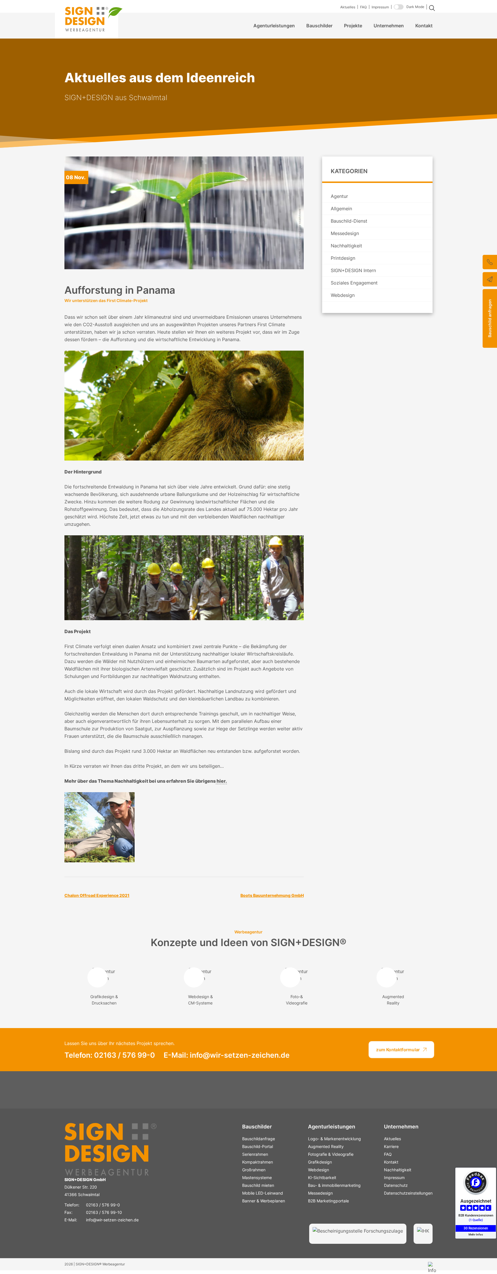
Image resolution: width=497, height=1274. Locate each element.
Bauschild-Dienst (349, 221)
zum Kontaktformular (398, 1049)
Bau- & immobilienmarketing (334, 1185)
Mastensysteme (257, 1177)
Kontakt (424, 25)
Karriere (391, 1146)
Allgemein (341, 208)
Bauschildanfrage (258, 1138)
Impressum (380, 7)
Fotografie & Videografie (330, 1154)
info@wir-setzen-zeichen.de (112, 1219)
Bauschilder (319, 25)
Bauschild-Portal (257, 1146)
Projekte (353, 25)
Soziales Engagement (354, 283)
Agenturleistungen (274, 25)
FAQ (363, 7)
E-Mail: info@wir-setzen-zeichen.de (227, 1055)
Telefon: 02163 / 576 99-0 (109, 1055)
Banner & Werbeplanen (263, 1200)
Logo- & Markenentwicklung (334, 1138)
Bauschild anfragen (489, 318)
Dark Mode (415, 7)
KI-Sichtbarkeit (322, 1177)
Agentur (339, 196)
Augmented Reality (326, 1146)
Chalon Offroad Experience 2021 (96, 895)
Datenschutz (396, 1185)
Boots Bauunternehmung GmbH (272, 895)
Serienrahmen (255, 1154)
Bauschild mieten (258, 1185)
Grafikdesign (320, 1162)
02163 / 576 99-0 (103, 1204)
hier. (221, 781)
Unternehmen (389, 25)
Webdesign (343, 295)
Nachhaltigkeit (346, 246)
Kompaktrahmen (257, 1162)
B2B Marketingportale (328, 1200)
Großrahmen (253, 1169)
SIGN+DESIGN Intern (353, 270)
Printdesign (343, 258)
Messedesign (345, 233)
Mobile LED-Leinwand (262, 1193)
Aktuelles (347, 7)
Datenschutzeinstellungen (408, 1193)
